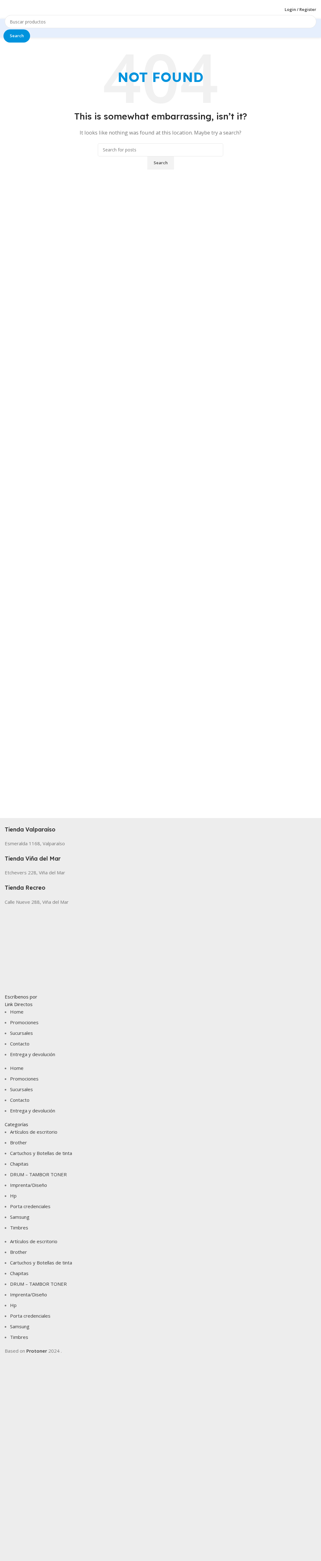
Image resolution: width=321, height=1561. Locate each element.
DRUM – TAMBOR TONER (38, 1174)
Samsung (19, 1217)
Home (17, 1012)
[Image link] (160, 948)
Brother (18, 1142)
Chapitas (19, 1164)
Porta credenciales (30, 1206)
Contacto (19, 1043)
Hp (13, 1195)
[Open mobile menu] (7, 9)
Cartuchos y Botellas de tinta (41, 1153)
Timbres (19, 1227)
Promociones (24, 1022)
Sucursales (21, 1033)
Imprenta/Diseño (28, 1185)
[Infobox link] (160, 825)
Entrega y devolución (32, 1054)
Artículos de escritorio (33, 1132)
